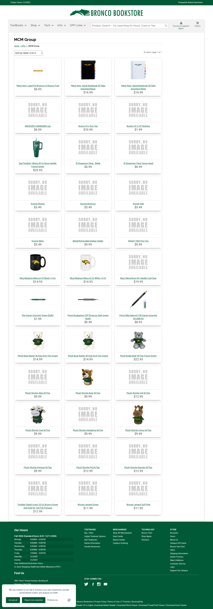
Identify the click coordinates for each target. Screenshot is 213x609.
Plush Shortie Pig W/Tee (88, 467)
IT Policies (125, 601)
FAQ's (172, 550)
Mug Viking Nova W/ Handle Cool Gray (138, 278)
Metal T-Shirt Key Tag (138, 241)
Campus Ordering (120, 543)
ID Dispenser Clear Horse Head (138, 163)
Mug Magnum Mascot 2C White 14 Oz (88, 278)
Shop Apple (146, 536)
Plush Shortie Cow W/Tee (38, 430)
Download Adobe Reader (105, 605)
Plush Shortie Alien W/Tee (37, 393)
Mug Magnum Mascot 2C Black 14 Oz (38, 278)
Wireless (145, 540)
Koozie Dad (138, 204)
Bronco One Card (177, 546)
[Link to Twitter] (86, 585)
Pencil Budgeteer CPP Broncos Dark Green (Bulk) (88, 317)
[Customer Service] (105, 585)
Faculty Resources (92, 546)
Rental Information (92, 543)
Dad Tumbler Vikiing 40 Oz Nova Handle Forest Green (37, 165)
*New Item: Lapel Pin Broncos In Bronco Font (37, 86)
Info (59, 25)
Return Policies (176, 557)
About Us (174, 540)
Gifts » (24, 46)
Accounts (174, 533)
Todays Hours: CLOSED (20, 2)
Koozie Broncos (88, 204)
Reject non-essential (34, 600)
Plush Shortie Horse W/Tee (138, 430)
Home (16, 46)
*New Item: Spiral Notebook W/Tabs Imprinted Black (88, 87)
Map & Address (177, 560)
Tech (47, 25)
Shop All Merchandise (122, 533)
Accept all (13, 600)
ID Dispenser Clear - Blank (88, 163)
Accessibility (137, 601)
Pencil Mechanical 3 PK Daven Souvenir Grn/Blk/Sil (138, 317)
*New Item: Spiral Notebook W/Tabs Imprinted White (138, 87)
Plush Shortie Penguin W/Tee (38, 467)
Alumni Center (119, 540)
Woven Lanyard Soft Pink (138, 504)
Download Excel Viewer (176, 605)
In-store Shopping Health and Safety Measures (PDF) (37, 567)
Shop (34, 25)
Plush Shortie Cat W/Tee (138, 393)
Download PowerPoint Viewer (152, 605)
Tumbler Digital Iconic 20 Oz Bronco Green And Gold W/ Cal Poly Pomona (38, 506)
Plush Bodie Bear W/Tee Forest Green (138, 356)
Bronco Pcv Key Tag (88, 126)
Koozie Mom (38, 241)
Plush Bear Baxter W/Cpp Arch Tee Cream (38, 356)
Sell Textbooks (90, 540)
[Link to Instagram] (99, 585)
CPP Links (76, 25)
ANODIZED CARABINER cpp (38, 126)
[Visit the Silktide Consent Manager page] (69, 600)
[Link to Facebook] (93, 585)
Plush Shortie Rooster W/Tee (138, 467)
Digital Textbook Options (95, 536)
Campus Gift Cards (178, 543)
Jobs (172, 567)
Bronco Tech (147, 533)
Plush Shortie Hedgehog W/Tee (88, 430)
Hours (172, 536)
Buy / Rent (88, 533)
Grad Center (118, 536)
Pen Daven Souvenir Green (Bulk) (37, 315)
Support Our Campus (179, 570)
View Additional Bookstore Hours (28, 563)
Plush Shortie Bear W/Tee (88, 393)
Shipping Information (179, 553)
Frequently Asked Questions (190, 2)
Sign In (181, 28)
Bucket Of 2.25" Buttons (138, 126)
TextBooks (16, 25)
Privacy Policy (100, 601)
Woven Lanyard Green (88, 504)
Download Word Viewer (127, 605)
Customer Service (178, 564)
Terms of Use (113, 601)
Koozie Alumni (38, 204)
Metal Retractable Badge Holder (88, 241)
